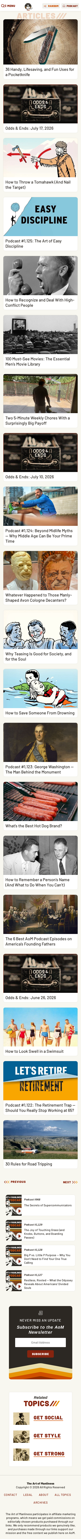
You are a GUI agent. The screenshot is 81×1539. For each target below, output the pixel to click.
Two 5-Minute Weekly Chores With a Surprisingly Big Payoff (37, 420)
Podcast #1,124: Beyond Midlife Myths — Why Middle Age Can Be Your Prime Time (39, 535)
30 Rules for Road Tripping (28, 1163)
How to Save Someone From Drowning (40, 712)
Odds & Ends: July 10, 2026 (29, 476)
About (44, 1494)
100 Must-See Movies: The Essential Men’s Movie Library (37, 361)
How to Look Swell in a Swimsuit (34, 1051)
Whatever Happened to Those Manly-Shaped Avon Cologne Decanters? (38, 597)
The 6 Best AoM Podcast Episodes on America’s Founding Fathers (38, 941)
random (53, 5)
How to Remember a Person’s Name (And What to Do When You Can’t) (37, 882)
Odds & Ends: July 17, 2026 (29, 128)
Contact (10, 1494)
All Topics (63, 1494)
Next (67, 1182)
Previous (18, 1181)
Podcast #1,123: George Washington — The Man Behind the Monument (39, 769)
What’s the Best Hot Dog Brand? (33, 825)
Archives (40, 1502)
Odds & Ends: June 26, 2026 (30, 997)
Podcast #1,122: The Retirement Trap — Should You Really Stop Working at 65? (40, 1107)
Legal (28, 1494)
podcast (72, 5)
